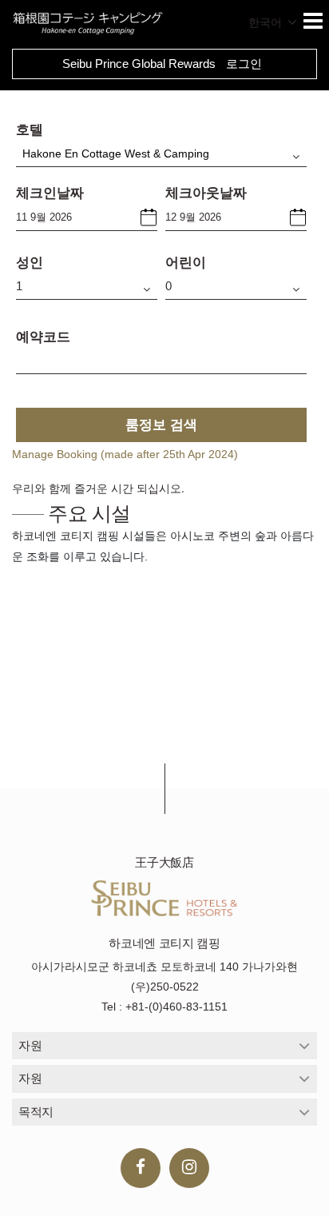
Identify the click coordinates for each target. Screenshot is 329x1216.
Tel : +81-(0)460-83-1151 (164, 1006)
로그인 (244, 63)
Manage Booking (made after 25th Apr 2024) (125, 454)
